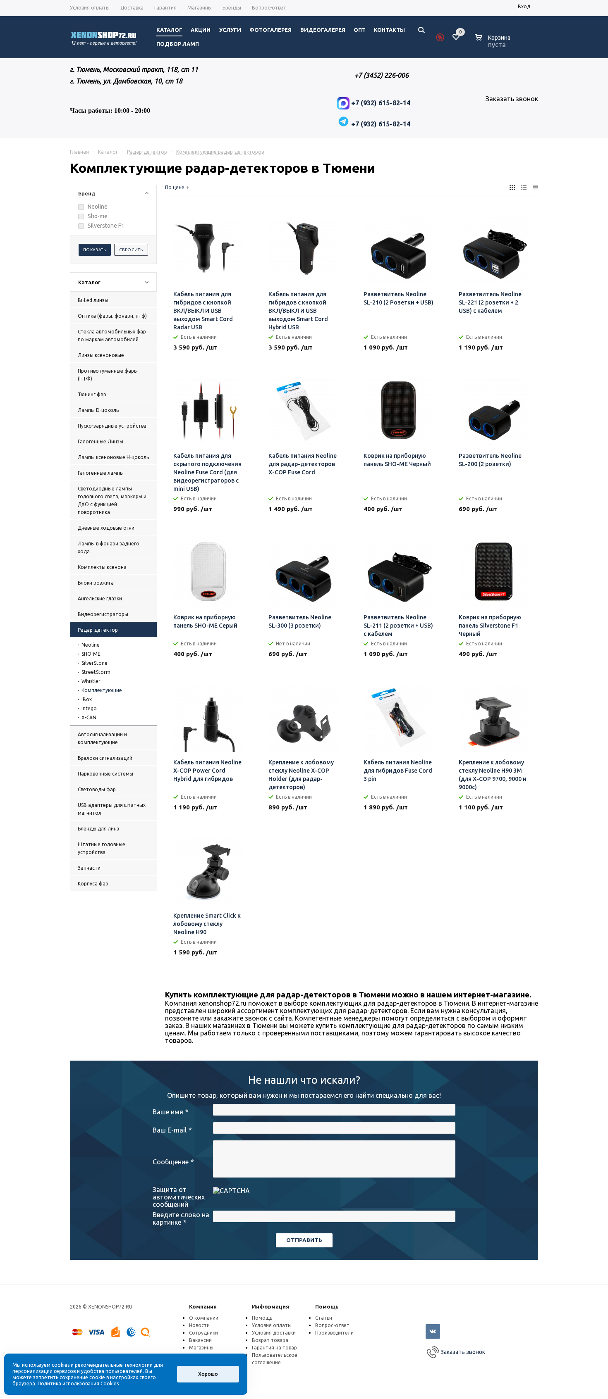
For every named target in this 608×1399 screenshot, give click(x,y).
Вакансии (200, 1340)
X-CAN (88, 717)
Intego (89, 708)
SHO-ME (91, 654)
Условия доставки (274, 1332)
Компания (203, 1306)
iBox (86, 699)
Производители (334, 1332)
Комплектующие (101, 690)
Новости (199, 1325)
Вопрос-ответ (332, 1325)
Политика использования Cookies (78, 1383)
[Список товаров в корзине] (494, 43)
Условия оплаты (272, 1325)
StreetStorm (95, 672)
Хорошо (208, 1374)
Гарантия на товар (274, 1347)
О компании (203, 1317)
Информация (270, 1306)
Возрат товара (270, 1340)
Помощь (327, 1306)
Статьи (323, 1317)
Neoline (90, 644)
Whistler (91, 681)
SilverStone (94, 663)
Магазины (201, 1347)
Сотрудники (203, 1332)
